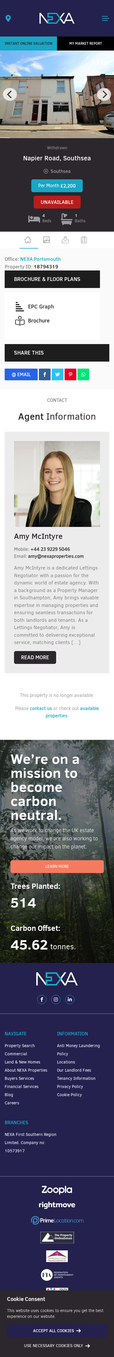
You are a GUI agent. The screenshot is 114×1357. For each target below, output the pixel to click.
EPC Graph (41, 306)
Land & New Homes (22, 1062)
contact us (41, 708)
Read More (35, 657)
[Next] (104, 94)
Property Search (20, 1046)
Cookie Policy (69, 1095)
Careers (12, 1103)
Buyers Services (19, 1078)
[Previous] (10, 94)
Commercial (16, 1054)
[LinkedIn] (70, 999)
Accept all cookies (53, 1331)
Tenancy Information (76, 1078)
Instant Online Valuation (28, 43)
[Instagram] (56, 999)
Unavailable (57, 202)
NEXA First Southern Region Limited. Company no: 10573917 (30, 1143)
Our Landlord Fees (74, 1070)
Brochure (39, 320)
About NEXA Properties (26, 1070)
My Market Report (85, 43)
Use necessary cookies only (53, 1346)
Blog (9, 1095)
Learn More (57, 866)
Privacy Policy (70, 1086)
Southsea (61, 171)
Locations (66, 1062)
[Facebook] (41, 999)
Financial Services (22, 1086)
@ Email (21, 374)
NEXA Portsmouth (40, 259)
